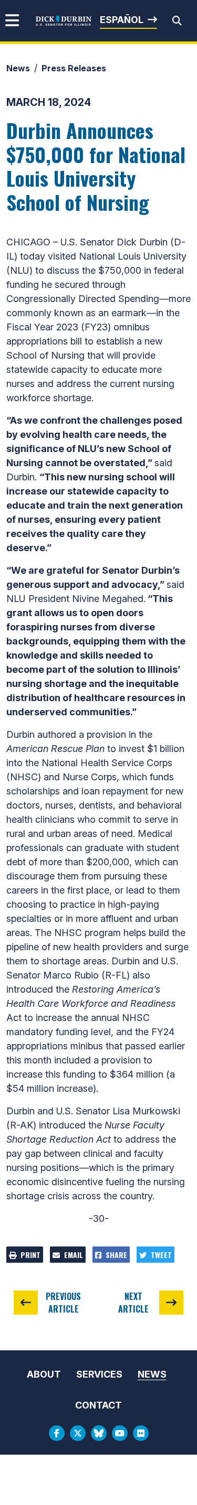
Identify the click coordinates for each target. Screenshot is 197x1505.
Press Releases (74, 68)
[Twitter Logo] (78, 1433)
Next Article (133, 1302)
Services (99, 1374)
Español (121, 19)
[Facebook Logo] (57, 1433)
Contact (98, 1405)
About (44, 1374)
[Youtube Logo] (120, 1433)
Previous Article (63, 1302)
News (18, 68)
